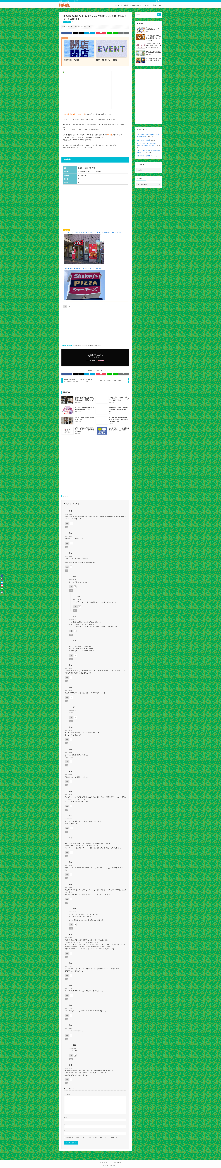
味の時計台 (90, 345)
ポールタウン (78, 345)
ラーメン (84, 345)
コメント (67, 1094)
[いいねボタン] (65, 306)
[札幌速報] (64, 5)
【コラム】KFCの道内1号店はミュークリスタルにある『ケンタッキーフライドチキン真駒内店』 (94, 232)
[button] (66, 33)
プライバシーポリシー (105, 1162)
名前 (65, 1117)
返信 (67, 527)
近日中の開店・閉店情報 (143, 140)
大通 (96, 345)
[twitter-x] (154, 1)
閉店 (64, 22)
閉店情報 (69, 22)
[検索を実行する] (159, 14)
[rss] (159, 1)
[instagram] (157, 1)
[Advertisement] (95, 327)
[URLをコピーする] (123, 33)
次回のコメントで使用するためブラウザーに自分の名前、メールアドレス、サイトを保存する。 (92, 1137)
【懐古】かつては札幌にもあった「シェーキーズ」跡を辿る (82, 269)
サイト (66, 1130)
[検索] (161, 1)
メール (66, 1124)
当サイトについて (116, 1162)
